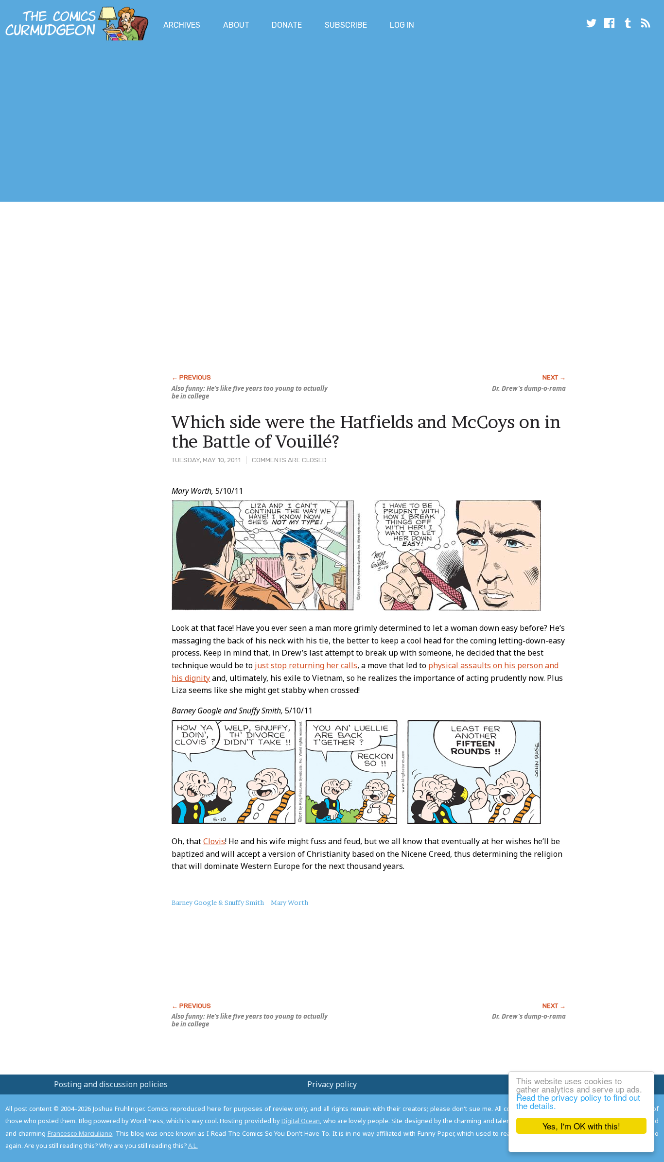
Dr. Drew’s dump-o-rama (529, 388)
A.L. (193, 1145)
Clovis (214, 841)
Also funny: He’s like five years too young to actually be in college (250, 392)
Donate (287, 25)
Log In (402, 25)
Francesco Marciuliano (80, 1133)
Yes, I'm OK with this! (581, 1126)
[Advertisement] (177, 123)
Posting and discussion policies (111, 1084)
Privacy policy (332, 1084)
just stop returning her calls (306, 665)
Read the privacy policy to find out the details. (578, 1101)
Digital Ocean (300, 1120)
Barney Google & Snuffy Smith (218, 902)
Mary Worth (289, 902)
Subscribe (346, 25)
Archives (181, 25)
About (236, 25)
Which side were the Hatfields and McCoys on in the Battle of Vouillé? (366, 431)
